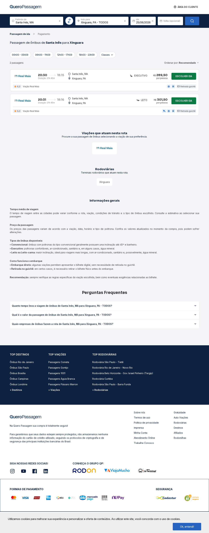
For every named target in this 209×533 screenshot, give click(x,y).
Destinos (178, 427)
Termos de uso (142, 417)
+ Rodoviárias (100, 389)
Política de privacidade (146, 422)
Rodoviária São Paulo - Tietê (107, 362)
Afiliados (178, 432)
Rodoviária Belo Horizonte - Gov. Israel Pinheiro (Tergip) (122, 373)
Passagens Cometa (58, 362)
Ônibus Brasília (17, 373)
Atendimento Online (144, 437)
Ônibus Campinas (19, 378)
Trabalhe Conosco (144, 443)
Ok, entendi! (187, 526)
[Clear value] (152, 21)
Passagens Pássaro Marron (63, 384)
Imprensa (139, 427)
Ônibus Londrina (18, 384)
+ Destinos (16, 389)
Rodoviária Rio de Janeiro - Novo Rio (112, 367)
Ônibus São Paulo (19, 367)
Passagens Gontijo (58, 367)
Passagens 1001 (56, 373)
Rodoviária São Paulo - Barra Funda (111, 384)
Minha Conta (140, 432)
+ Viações (54, 389)
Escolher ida (184, 76)
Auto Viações (181, 417)
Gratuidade (180, 412)
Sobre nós (139, 412)
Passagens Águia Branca (61, 378)
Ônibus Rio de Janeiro (22, 362)
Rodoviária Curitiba (102, 378)
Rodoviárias (180, 422)
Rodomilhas (180, 437)
